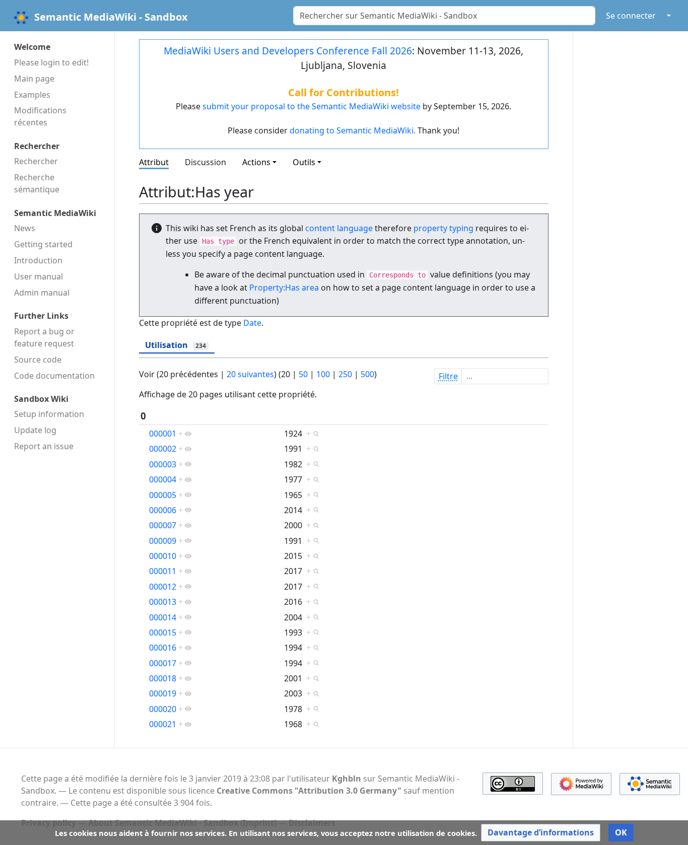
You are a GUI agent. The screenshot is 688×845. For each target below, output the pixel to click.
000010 (162, 555)
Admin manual (42, 292)
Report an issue (44, 446)
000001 (162, 433)
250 (345, 374)
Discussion (205, 162)
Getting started (43, 244)
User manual (38, 276)
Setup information (49, 413)
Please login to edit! (51, 62)
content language (339, 228)
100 (323, 374)
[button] (540, 832)
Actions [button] (256, 162)
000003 (162, 464)
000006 (162, 510)
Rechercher (36, 161)
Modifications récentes (40, 116)
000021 (162, 724)
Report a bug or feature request (44, 337)
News (24, 228)
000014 (162, 617)
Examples (32, 94)
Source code (37, 359)
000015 (162, 632)
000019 (162, 693)
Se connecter (631, 15)
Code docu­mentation (54, 375)
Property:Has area (284, 287)
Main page (34, 78)
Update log (35, 430)
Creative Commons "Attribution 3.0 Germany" (309, 790)
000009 (162, 540)
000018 (162, 678)
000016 (162, 647)
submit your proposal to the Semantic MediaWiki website (311, 106)
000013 (162, 601)
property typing (443, 228)
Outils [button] (304, 162)
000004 (162, 479)
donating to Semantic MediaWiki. (353, 130)
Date (252, 322)
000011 (162, 571)
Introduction (38, 260)
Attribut (154, 162)
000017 (162, 663)
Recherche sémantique (36, 183)
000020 (162, 709)
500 (367, 374)
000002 (162, 448)
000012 (162, 586)
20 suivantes (250, 374)
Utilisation (175, 344)
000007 (162, 525)
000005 (162, 495)
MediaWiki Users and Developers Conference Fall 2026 (288, 50)
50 (303, 374)
